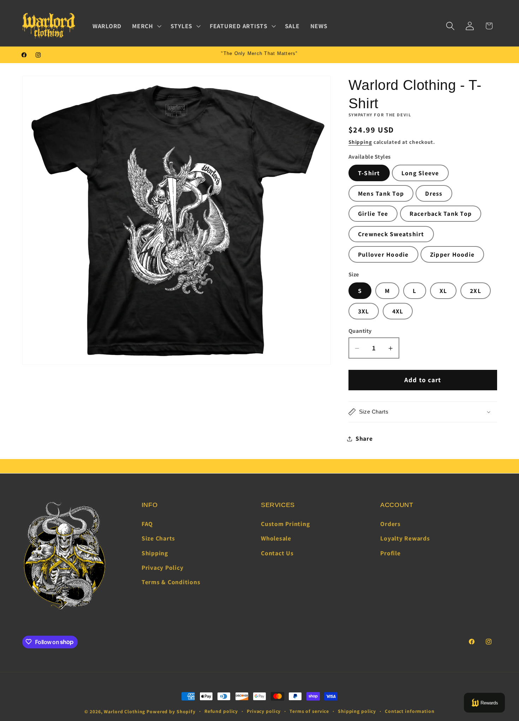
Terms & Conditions (171, 582)
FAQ (147, 524)
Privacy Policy (163, 567)
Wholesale (276, 538)
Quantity (360, 331)
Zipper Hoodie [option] (452, 254)
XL (443, 291)
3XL (363, 311)
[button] (146, 26)
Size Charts (158, 538)
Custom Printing (285, 524)
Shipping (360, 142)
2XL (475, 291)
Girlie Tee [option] (373, 214)
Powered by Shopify (171, 711)
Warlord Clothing (124, 711)
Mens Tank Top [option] (381, 193)
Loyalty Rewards (405, 538)
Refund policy (221, 711)
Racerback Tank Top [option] (441, 214)
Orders (390, 524)
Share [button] (364, 438)
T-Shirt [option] (369, 173)
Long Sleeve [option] (420, 173)
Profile (390, 553)
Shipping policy (357, 711)
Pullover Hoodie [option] (383, 254)
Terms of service (309, 711)
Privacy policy (264, 711)
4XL (398, 311)
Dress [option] (433, 193)
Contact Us (277, 553)
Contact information (410, 711)
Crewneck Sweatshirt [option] (391, 234)
